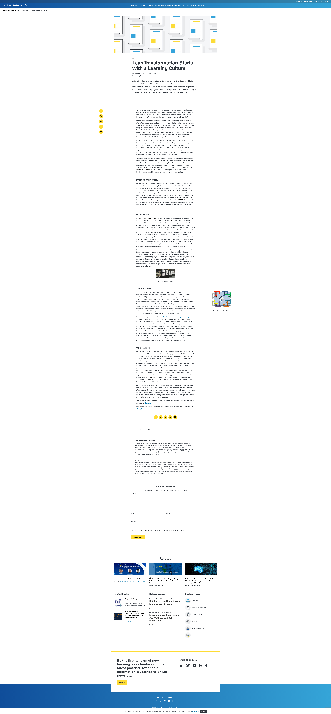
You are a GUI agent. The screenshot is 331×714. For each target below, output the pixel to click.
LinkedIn (148, 403)
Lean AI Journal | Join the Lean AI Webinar (129, 579)
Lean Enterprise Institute (165, 708)
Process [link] (186, 200)
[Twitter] (188, 665)
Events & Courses (154, 5)
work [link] (172, 221)
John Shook (131, 581)
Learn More (195, 711)
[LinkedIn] (181, 665)
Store (194, 5)
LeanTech (189, 5)
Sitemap (170, 697)
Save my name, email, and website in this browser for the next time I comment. (159, 530)
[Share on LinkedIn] (101, 121)
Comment (135, 493)
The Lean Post (143, 5)
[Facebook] (206, 665)
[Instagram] (200, 665)
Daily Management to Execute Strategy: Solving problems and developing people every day (134, 614)
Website (133, 521)
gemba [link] (138, 221)
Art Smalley (141, 581)
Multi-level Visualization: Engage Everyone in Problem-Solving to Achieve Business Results (165, 581)
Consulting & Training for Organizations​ (172, 5)
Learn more (155, 608)
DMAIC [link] (180, 200)
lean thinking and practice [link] (147, 218)
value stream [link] (154, 299)
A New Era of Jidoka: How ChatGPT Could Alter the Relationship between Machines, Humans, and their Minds (200, 581)
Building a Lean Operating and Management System (165, 602)
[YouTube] (194, 665)
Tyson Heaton (124, 581)
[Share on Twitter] (101, 116)
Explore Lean (134, 5)
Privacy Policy (160, 697)
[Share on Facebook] (101, 111)
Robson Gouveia (131, 620)
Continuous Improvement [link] (145, 170)
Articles (14, 10)
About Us (201, 5)
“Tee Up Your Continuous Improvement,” (174, 317)
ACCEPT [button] (203, 711)
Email (168, 513)
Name (133, 513)
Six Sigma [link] (153, 377)
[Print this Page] (101, 127)
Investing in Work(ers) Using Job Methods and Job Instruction (164, 618)
